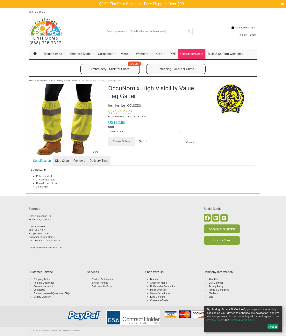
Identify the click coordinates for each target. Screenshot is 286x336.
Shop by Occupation (222, 228)
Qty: (141, 141)
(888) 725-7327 (45, 43)
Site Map (213, 293)
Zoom (95, 152)
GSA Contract (216, 282)
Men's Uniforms (158, 290)
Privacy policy (215, 319)
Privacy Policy (216, 286)
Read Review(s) (116, 116)
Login (253, 34)
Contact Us (39, 290)
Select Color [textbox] (116, 131)
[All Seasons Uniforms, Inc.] (46, 29)
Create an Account (43, 286)
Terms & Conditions (219, 290)
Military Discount (42, 297)
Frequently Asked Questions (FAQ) (51, 293)
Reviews (79, 161)
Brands (154, 279)
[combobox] (145, 131)
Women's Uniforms (160, 293)
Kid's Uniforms (157, 297)
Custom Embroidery (102, 279)
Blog (211, 297)
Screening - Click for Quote (176, 69)
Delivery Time (98, 161)
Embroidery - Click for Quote (115, 67)
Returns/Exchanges (43, 282)
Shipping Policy (41, 279)
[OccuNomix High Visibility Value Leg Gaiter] (65, 86)
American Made (158, 282)
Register (243, 34)
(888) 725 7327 (37, 230)
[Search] (189, 31)
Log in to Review (137, 116)
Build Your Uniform (102, 286)
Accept (272, 326)
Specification (42, 161)
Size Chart (62, 161)
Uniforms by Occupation (162, 286)
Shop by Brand (221, 240)
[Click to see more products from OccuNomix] (230, 98)
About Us (213, 279)
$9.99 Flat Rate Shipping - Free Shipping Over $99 (141, 4)
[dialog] (243, 319)
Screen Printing (100, 282)
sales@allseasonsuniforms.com (45, 247)
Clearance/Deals (159, 300)
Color (111, 127)
